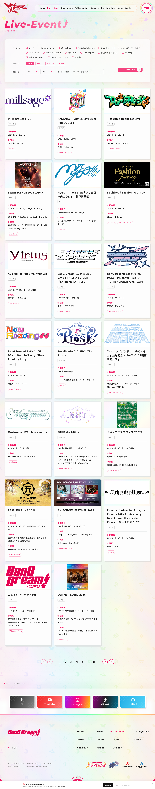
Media (101, 8)
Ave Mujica (88, 52)
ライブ (40, 63)
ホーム (8, 683)
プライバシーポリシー (15, 763)
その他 (78, 57)
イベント (50, 63)
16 (94, 661)
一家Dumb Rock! (36, 57)
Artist (78, 8)
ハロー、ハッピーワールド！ (128, 48)
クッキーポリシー (46, 763)
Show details (126, 785)
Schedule (110, 8)
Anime (85, 8)
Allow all (108, 785)
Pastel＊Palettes (86, 48)
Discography (67, 8)
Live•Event (54, 8)
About (120, 8)
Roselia (105, 48)
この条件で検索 (130, 70)
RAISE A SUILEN (53, 52)
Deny (117, 785)
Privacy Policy (61, 786)
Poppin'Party (47, 48)
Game (93, 8)
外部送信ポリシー (31, 763)
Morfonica (34, 52)
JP (9, 748)
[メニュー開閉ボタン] (146, 8)
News (42, 8)
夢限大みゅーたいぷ (109, 52)
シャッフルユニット (60, 57)
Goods (127, 8)
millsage (129, 52)
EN (15, 748)
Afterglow (66, 48)
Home (80, 731)
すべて (31, 48)
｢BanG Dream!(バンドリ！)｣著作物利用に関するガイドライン (28, 766)
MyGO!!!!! (72, 52)
